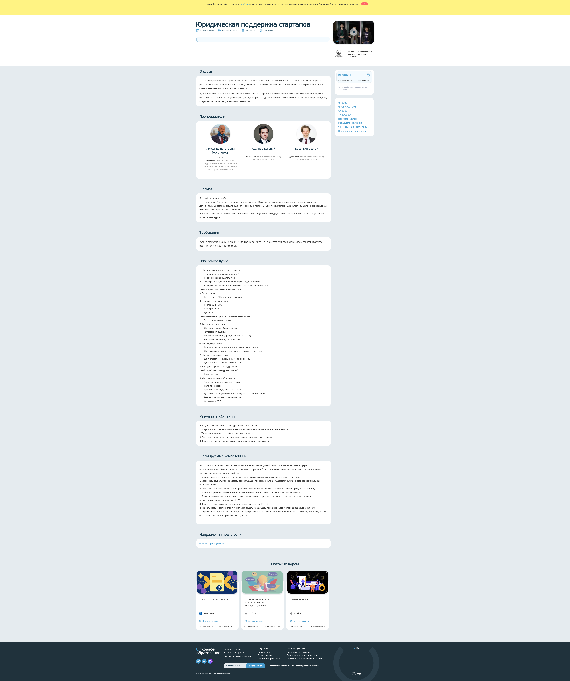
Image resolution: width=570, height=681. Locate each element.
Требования (345, 114)
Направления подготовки (352, 130)
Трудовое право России (213, 599)
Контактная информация (299, 652)
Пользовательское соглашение (302, 655)
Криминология (299, 599)
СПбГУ (252, 613)
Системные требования (269, 658)
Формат (342, 110)
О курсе (342, 102)
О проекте (263, 648)
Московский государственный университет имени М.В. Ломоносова (359, 54)
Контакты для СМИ (296, 648)
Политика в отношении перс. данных (305, 658)
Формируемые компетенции (353, 126)
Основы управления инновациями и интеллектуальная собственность (257, 602)
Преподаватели (347, 106)
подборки (245, 4)
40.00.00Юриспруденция (212, 543)
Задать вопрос (265, 655)
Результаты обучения (350, 122)
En (358, 648)
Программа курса (348, 118)
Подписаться (255, 666)
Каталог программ (234, 652)
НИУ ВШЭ (209, 613)
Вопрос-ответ (264, 652)
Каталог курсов (232, 648)
